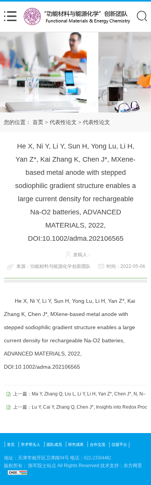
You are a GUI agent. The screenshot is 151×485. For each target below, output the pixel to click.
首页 (38, 122)
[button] (57, 104)
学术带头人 (30, 444)
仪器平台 (119, 444)
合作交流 (97, 444)
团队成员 (54, 444)
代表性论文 (63, 122)
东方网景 (133, 465)
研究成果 (76, 444)
